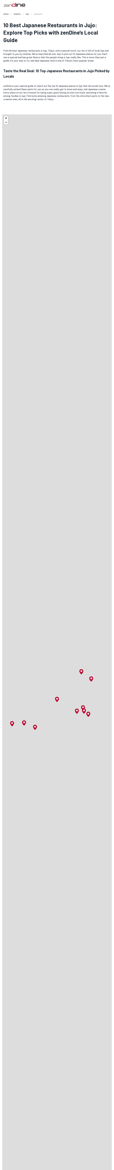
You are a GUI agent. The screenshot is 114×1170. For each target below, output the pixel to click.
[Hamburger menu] (109, 4)
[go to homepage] (14, 7)
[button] (57, 699)
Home (6, 14)
